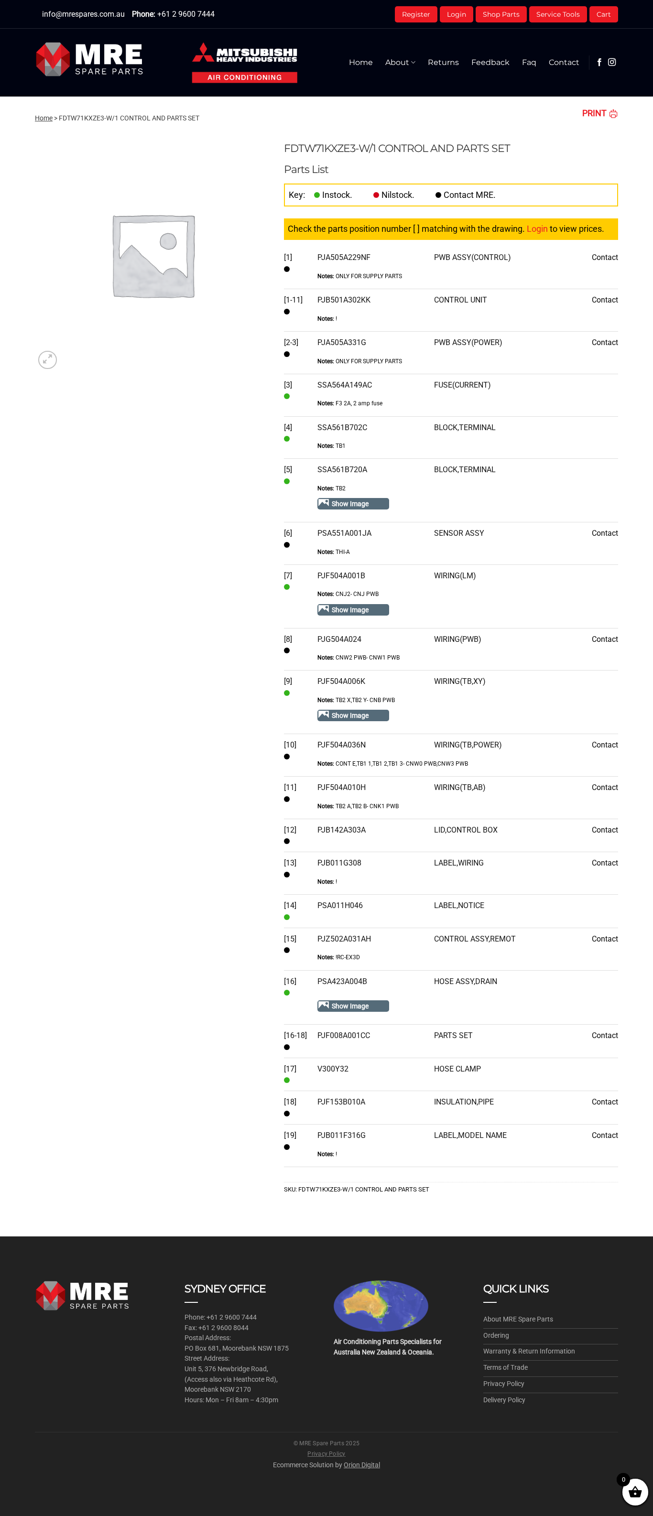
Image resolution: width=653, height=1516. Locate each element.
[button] (47, 360)
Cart (604, 14)
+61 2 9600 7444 (186, 14)
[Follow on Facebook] (599, 62)
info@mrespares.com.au (83, 14)
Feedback (490, 62)
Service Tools (558, 14)
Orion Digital (362, 1465)
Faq (529, 62)
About (397, 62)
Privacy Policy (326, 1454)
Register (416, 14)
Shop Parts (501, 14)
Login (456, 14)
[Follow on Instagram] (612, 62)
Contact (564, 62)
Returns (443, 62)
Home (361, 62)
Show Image (350, 504)
